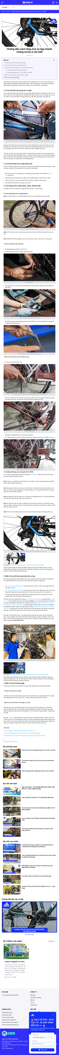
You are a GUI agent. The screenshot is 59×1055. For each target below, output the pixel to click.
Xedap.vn (11, 717)
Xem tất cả (51, 941)
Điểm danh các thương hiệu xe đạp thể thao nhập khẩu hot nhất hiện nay (25, 735)
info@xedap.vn (9, 1048)
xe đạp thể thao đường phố (33, 599)
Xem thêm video (29, 934)
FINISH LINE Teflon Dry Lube (44, 603)
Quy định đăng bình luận (10, 741)
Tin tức (8, 11)
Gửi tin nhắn (44, 1050)
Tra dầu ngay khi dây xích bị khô (14, 590)
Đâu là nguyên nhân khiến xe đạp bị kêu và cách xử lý (20, 730)
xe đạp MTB (34, 474)
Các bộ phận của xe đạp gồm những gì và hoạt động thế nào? (27, 565)
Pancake (44, 1052)
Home (3, 11)
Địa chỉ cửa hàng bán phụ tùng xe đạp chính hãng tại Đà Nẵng (22, 733)
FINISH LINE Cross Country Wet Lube (14, 604)
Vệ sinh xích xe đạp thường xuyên (14, 586)
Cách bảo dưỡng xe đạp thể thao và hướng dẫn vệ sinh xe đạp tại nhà (29, 674)
